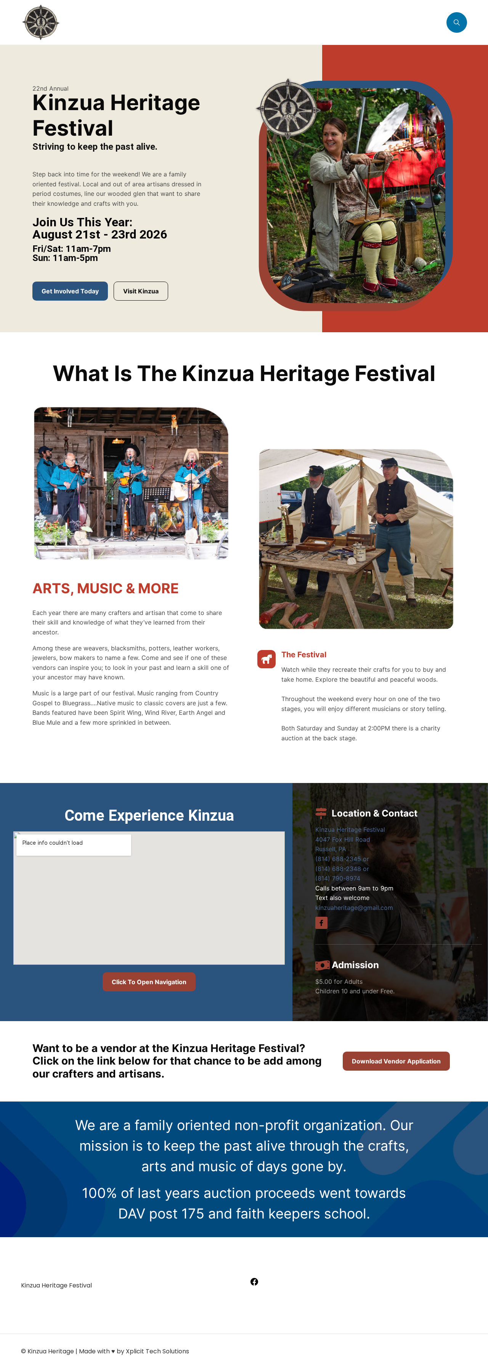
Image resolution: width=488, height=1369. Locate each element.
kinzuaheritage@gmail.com (354, 907)
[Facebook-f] (321, 923)
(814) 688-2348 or (342, 869)
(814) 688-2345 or (342, 859)
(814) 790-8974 (337, 878)
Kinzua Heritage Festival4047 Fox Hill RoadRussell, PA (350, 839)
